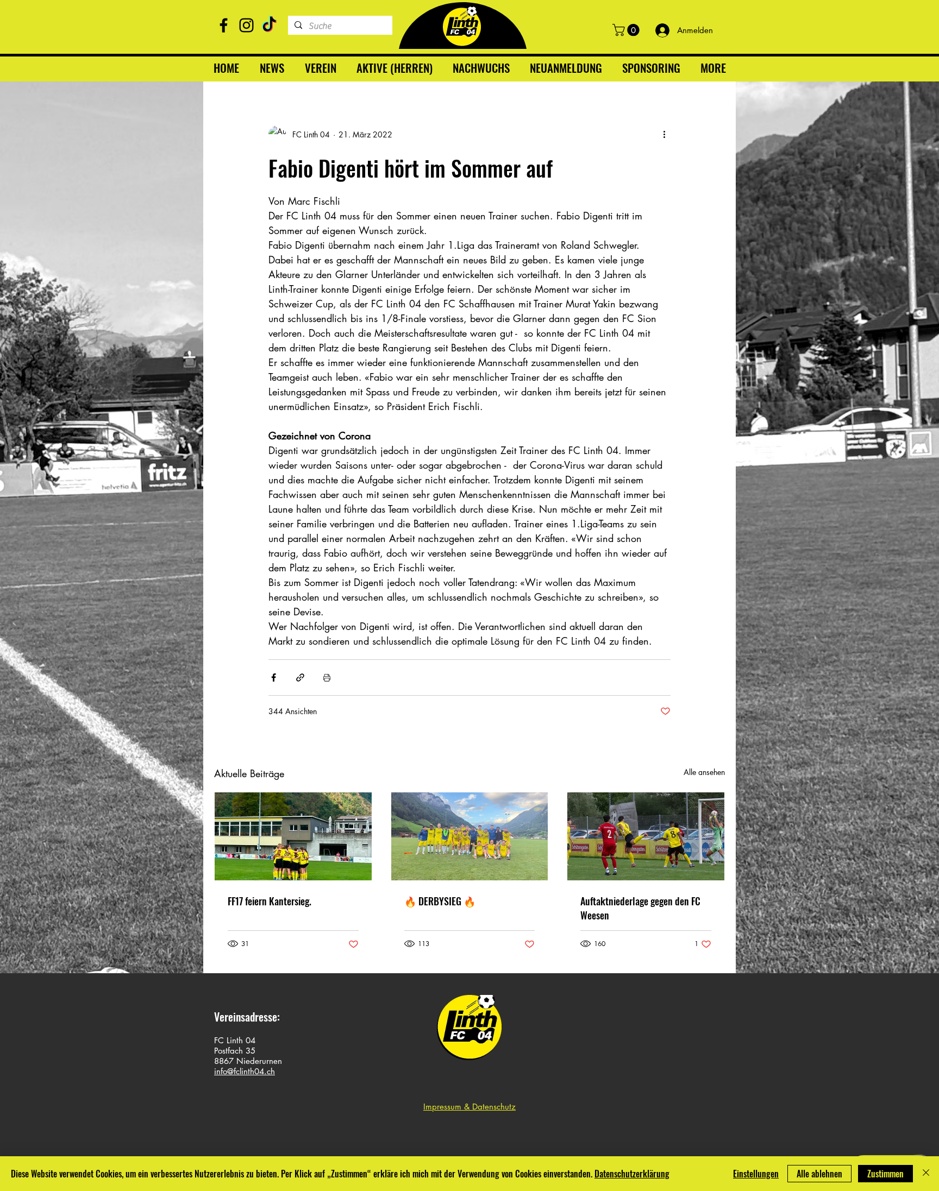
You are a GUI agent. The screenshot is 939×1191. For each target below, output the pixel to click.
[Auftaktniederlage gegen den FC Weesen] (645, 836)
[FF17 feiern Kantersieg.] (293, 836)
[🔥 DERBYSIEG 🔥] (469, 836)
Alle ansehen (704, 772)
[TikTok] (269, 25)
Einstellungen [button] (756, 1173)
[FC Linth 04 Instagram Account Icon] (246, 25)
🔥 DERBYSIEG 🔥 (439, 901)
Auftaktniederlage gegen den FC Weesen (640, 908)
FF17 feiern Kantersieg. (269, 901)
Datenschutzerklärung (631, 1173)
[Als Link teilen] (300, 677)
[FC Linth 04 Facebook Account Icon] (223, 25)
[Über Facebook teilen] (273, 677)
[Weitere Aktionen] (664, 134)
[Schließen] (925, 1173)
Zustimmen (885, 1173)
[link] (627, 30)
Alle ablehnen (819, 1173)
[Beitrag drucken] (327, 677)
